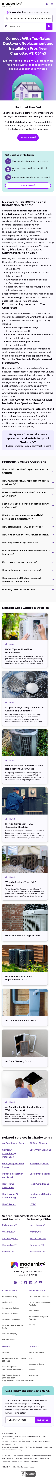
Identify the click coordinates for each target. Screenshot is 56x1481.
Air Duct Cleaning (39, 1143)
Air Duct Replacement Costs (20, 1020)
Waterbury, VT (9, 1232)
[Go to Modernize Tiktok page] (36, 1282)
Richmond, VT (9, 1225)
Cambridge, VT (10, 1238)
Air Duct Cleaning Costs (18, 1061)
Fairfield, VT (8, 1251)
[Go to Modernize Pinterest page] (15, 1282)
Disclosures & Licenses (21, 1439)
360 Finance (34, 1311)
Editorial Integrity (9, 1334)
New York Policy (24, 1442)
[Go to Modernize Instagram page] (20, 1282)
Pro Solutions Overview (39, 1296)
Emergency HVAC (39, 1163)
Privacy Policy (46, 1447)
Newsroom (33, 1376)
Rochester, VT (37, 1245)
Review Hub (7, 1302)
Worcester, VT (9, 1245)
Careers (32, 1370)
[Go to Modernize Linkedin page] (30, 1282)
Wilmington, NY (38, 1238)
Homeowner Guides (10, 1308)
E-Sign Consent (33, 1436)
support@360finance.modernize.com (18, 1380)
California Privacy (9, 1442)
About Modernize (36, 1353)
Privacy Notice (7, 1436)
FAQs (31, 1358)
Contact (5, 1353)
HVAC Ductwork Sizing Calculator (23, 935)
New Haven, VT (37, 1225)
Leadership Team (36, 1364)
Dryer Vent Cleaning (40, 1150)
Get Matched (27, 137)
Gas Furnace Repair (40, 1174)
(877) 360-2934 (8, 1378)
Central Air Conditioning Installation (9, 1153)
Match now (27, 185)
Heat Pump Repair (39, 1184)
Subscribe (42, 1420)
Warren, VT (35, 1232)
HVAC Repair (9, 1204)
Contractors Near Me (10, 1314)
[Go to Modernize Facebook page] (25, 1282)
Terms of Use (20, 1436)
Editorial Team (8, 1340)
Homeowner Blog (9, 1296)
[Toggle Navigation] (52, 4)
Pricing (32, 1325)
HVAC (33, 1204)
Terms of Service (11, 1450)
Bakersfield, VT (37, 1251)
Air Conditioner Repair (14, 1143)
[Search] (47, 4)
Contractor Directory (11, 1320)
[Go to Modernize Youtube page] (40, 1282)
